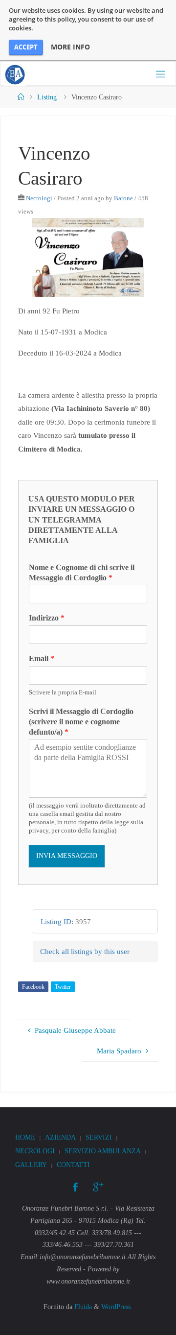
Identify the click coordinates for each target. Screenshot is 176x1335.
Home (25, 1137)
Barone (123, 198)
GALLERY (31, 1164)
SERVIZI (99, 1137)
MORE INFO (70, 47)
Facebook (33, 986)
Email (41, 658)
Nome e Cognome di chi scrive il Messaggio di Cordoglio (81, 572)
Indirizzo (47, 618)
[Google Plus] (98, 1187)
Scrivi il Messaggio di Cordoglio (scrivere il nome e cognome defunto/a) (81, 721)
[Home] (21, 97)
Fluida (82, 1307)
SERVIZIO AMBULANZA (103, 1151)
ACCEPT (26, 47)
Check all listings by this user (85, 951)
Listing (47, 97)
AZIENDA (60, 1137)
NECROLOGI (35, 1151)
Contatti (73, 1164)
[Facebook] (75, 1187)
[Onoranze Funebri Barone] (15, 74)
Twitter (63, 986)
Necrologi (39, 198)
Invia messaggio (66, 855)
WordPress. (116, 1307)
